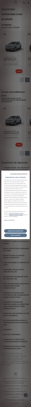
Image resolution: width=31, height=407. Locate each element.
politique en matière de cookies (16, 214)
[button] (19, 174)
